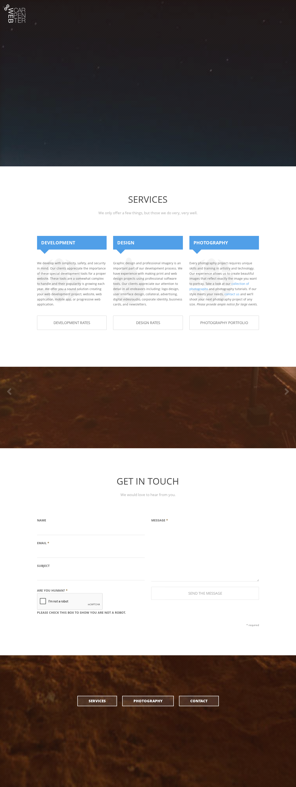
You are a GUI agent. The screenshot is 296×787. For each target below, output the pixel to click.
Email (43, 543)
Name (41, 520)
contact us (231, 294)
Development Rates (72, 322)
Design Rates (148, 322)
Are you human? (81, 601)
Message (159, 520)
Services (97, 700)
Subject (43, 566)
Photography (148, 700)
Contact (199, 700)
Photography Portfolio (224, 322)
